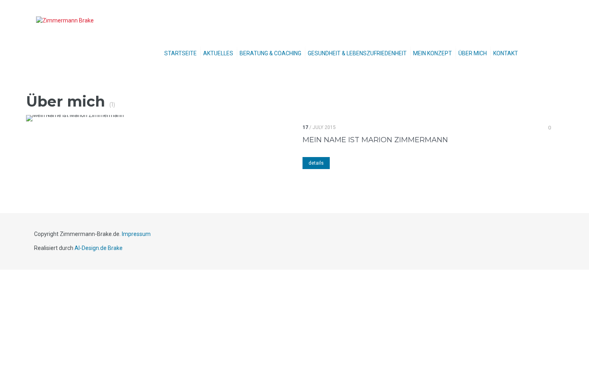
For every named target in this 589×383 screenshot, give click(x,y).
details (316, 163)
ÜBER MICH (472, 53)
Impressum (136, 234)
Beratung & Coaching (270, 53)
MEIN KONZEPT (432, 53)
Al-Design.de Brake (99, 248)
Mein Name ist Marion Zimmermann (375, 139)
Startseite (180, 53)
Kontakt (505, 53)
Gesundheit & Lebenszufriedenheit (357, 53)
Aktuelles (218, 53)
